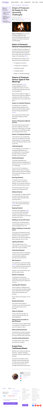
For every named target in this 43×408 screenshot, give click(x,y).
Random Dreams (25, 5)
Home (13, 5)
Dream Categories (14, 2)
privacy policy (7, 400)
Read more (25, 377)
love (21, 140)
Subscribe (25, 405)
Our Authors (15, 393)
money (14, 112)
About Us (14, 395)
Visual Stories (35, 2)
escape (14, 203)
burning (24, 84)
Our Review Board (16, 390)
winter (26, 56)
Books (22, 2)
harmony (14, 264)
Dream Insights (27, 2)
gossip (27, 210)
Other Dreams (18, 5)
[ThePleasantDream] (6, 2)
